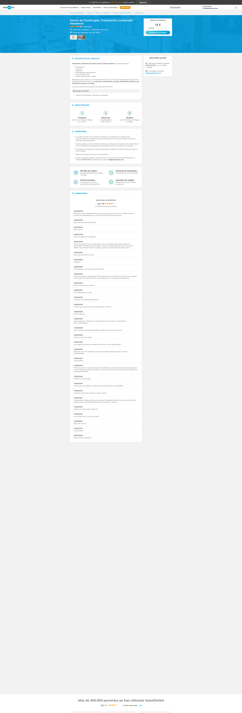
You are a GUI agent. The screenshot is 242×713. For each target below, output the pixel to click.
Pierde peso (125, 7)
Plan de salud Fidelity (110, 7)
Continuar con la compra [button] (157, 32)
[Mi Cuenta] (236, 7)
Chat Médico (97, 7)
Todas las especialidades (76, 13)
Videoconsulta (86, 7)
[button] (158, 28)
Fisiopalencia (76, 23)
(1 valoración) (87, 26)
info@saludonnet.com (153, 73)
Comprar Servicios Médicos (69, 7)
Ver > (141, 705)
